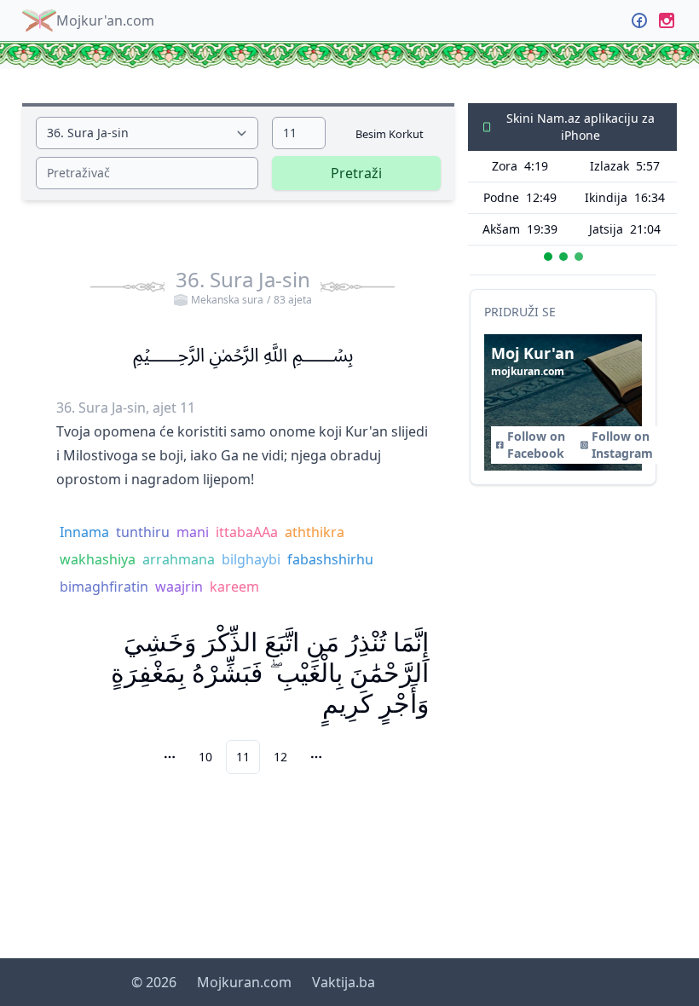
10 (205, 757)
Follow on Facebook (536, 444)
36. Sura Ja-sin (244, 286)
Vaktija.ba (343, 982)
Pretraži (356, 173)
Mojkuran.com (244, 982)
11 (243, 757)
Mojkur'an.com (105, 20)
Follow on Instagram (622, 444)
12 (280, 757)
